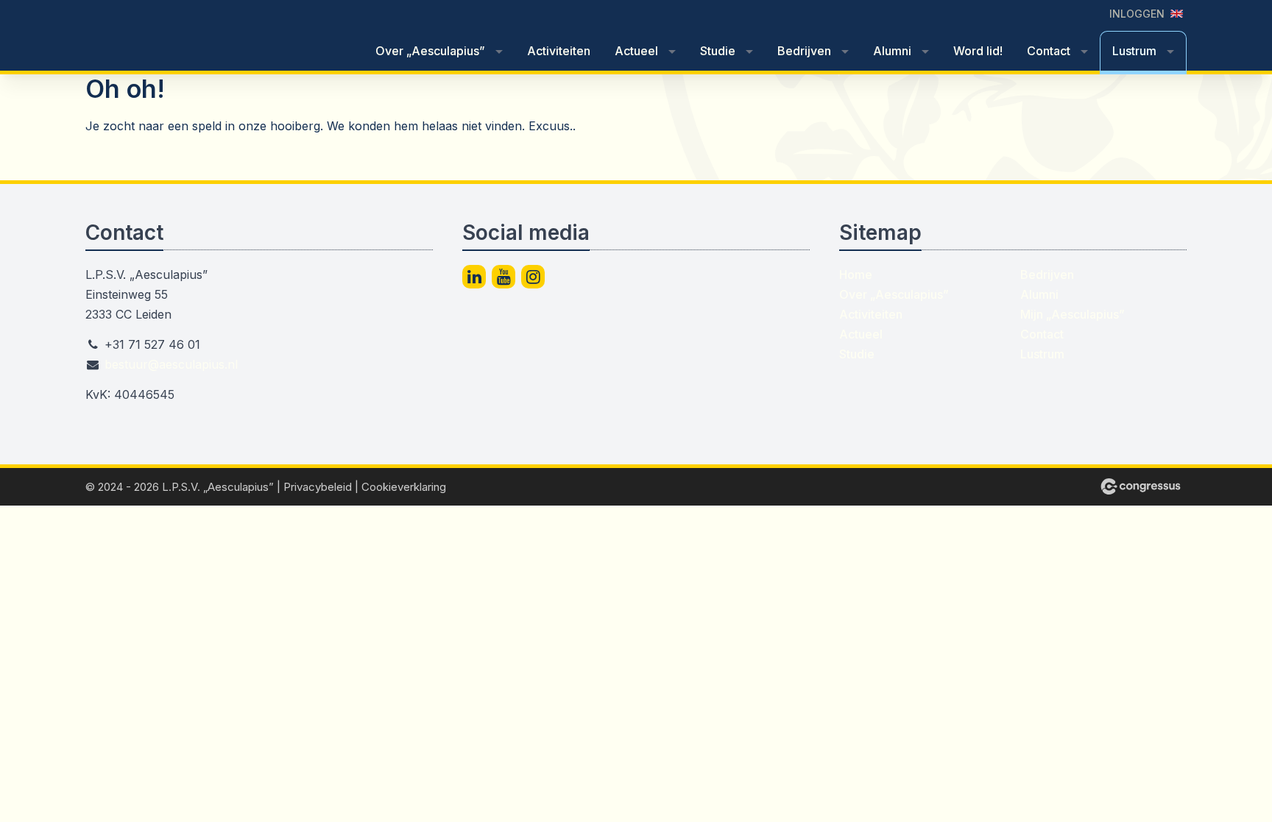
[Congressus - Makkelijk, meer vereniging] (1141, 486)
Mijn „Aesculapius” (1072, 314)
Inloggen (1137, 13)
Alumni (892, 50)
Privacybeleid (317, 487)
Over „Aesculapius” (430, 50)
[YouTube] (503, 276)
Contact (1048, 50)
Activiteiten (558, 50)
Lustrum (1134, 50)
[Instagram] (533, 276)
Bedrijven (804, 50)
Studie (717, 50)
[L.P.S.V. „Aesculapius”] (195, 36)
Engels (1176, 14)
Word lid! (978, 50)
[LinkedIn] (474, 276)
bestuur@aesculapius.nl (171, 364)
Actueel (636, 50)
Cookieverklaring (403, 487)
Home (855, 274)
